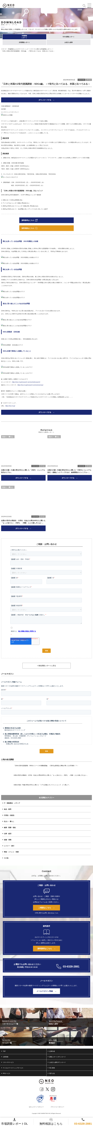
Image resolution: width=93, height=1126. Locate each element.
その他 (6, 858)
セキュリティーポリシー (36, 1107)
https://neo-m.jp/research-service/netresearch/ (26, 382)
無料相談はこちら (51, 1123)
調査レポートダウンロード (57, 1057)
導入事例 (52, 1068)
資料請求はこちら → (46, 948)
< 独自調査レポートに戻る (46, 666)
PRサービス (6, 1073)
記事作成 (52, 1051)
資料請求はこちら (28, 220)
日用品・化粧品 (9, 815)
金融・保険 (7, 840)
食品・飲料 (7, 809)
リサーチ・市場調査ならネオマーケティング (14, 49)
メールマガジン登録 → (46, 991)
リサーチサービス (8, 1062)
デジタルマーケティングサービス (13, 1068)
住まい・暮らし (9, 821)
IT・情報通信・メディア (12, 803)
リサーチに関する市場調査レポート (41, 49)
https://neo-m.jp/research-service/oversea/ (30, 385)
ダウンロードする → (46, 100)
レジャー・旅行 (9, 846)
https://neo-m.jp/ (10, 406)
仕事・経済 (7, 833)
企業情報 (5, 1057)
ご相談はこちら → (46, 908)
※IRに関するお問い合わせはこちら (46, 913)
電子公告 (52, 1073)
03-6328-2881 (83, 1123)
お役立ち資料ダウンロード (57, 1062)
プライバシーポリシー (57, 1107)
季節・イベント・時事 (11, 852)
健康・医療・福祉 (10, 827)
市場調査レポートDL (14, 1123)
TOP (4, 1051)
